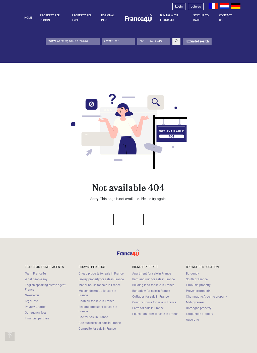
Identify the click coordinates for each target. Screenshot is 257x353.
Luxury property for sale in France (101, 279)
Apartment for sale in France (151, 273)
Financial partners (37, 318)
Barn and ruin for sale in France (153, 279)
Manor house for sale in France (99, 285)
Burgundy (192, 273)
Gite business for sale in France (100, 323)
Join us (196, 6)
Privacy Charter (35, 307)
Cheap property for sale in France (101, 273)
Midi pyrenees (195, 302)
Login (179, 6)
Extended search (197, 41)
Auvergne (192, 319)
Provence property (198, 291)
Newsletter (32, 295)
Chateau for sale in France (96, 301)
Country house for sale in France (154, 302)
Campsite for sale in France (97, 328)
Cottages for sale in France (150, 296)
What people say (36, 279)
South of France (197, 279)
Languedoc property (199, 314)
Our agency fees (35, 312)
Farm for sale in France (148, 308)
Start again (126, 219)
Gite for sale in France (93, 317)
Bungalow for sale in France (151, 291)
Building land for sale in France (153, 285)
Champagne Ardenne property (206, 296)
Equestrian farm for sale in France (155, 314)
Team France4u (35, 273)
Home (28, 17)
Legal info (31, 301)
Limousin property (198, 285)
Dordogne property (198, 308)
